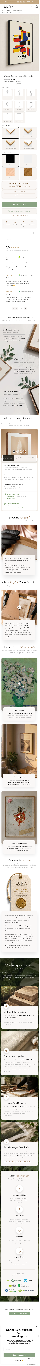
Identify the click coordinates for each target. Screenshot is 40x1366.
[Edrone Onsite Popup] (19, 683)
